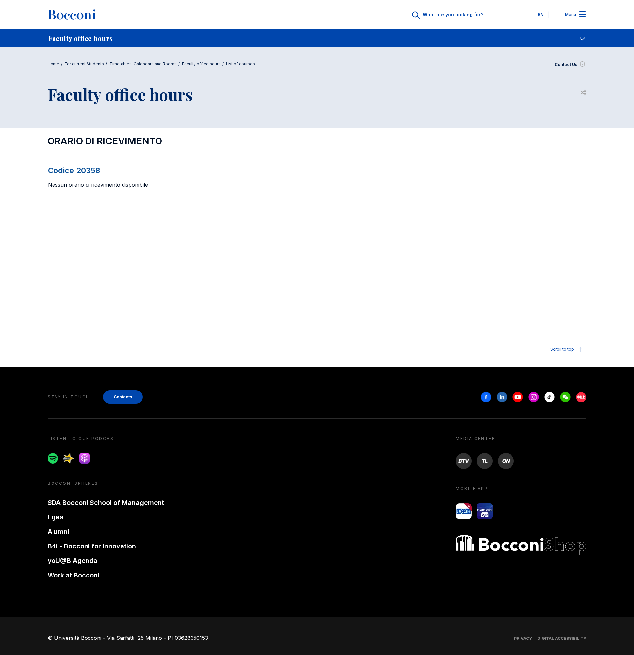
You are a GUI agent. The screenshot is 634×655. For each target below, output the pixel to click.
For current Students (84, 63)
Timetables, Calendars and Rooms (143, 63)
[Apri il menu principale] (582, 14)
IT (556, 14)
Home (53, 63)
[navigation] (317, 38)
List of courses (240, 63)
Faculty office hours (201, 63)
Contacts (123, 396)
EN (541, 14)
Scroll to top (562, 349)
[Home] (72, 14)
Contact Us (566, 64)
